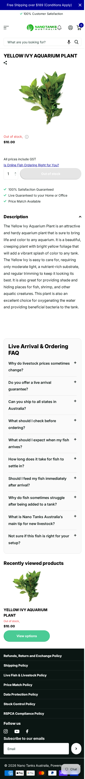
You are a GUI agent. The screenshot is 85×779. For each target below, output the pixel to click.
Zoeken (76, 42)
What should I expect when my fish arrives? (35, 447)
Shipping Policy (16, 670)
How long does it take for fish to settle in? (36, 467)
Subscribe (73, 752)
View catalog (6, 28)
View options (27, 640)
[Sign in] (70, 27)
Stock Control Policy (19, 708)
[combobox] (42, 42)
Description (16, 216)
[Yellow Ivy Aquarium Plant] (27, 590)
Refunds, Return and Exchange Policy (33, 660)
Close (80, 5)
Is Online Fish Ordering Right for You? (31, 165)
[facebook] (27, 735)
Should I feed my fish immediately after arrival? (37, 486)
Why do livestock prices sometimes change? (29, 371)
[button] (69, 42)
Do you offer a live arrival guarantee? (29, 390)
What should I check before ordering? (32, 428)
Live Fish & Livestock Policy (25, 679)
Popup (27, 136)
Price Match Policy (18, 689)
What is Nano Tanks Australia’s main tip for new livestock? (35, 524)
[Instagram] (6, 736)
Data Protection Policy (21, 698)
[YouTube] (17, 735)
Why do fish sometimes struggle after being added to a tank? (36, 505)
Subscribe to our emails (24, 742)
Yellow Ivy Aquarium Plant (25, 617)
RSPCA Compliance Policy (24, 717)
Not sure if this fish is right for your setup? (34, 543)
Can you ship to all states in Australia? (32, 409)
